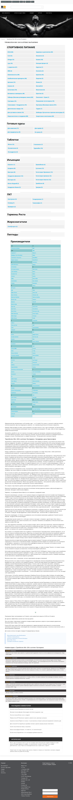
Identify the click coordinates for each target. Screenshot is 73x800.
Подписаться (50, 796)
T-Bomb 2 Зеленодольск (13, 636)
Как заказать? (6, 13)
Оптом (40, 13)
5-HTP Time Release (26, 776)
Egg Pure (23, 790)
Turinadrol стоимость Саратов (15, 641)
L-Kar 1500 (24, 774)
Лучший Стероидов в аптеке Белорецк (17, 638)
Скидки (32, 13)
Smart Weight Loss (25, 787)
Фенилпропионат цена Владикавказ (16, 635)
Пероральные (15, 1)
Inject (21, 1)
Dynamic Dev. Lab (25, 779)
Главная (3, 763)
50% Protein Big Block (26, 794)
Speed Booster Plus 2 (26, 792)
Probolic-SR (24, 785)
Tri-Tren (23, 767)
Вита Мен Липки (11, 639)
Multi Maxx (23, 772)
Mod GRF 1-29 (24, 771)
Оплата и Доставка (19, 13)
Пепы (32, 1)
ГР (24, 1)
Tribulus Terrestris (25, 795)
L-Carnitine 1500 (25, 769)
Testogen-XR (24, 778)
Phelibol (23, 781)
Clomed (23, 783)
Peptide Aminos (25, 788)
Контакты (49, 13)
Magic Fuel (23, 765)
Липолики (28, 1)
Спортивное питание (6, 1)
